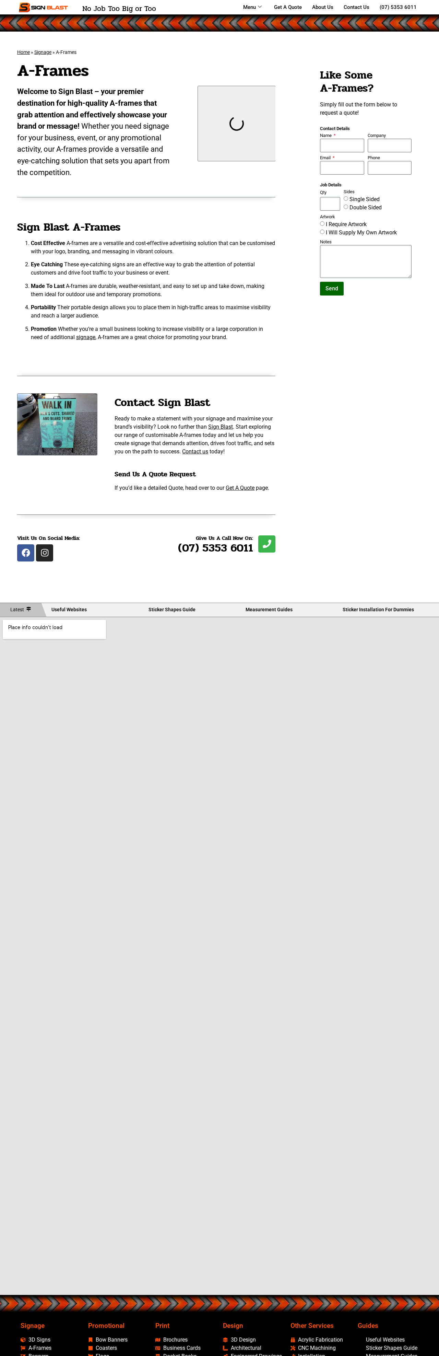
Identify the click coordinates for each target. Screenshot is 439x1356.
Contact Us (356, 7)
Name (326, 136)
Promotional (106, 1326)
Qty (323, 192)
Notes (326, 242)
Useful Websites (69, 609)
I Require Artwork (346, 224)
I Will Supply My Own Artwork (361, 232)
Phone (374, 158)
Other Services (312, 1326)
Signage (42, 52)
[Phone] (266, 544)
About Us (322, 7)
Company (377, 136)
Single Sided (364, 199)
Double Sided (365, 207)
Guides (368, 1326)
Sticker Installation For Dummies (378, 609)
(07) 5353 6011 (398, 7)
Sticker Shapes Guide (172, 609)
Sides (349, 192)
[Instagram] (44, 552)
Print (162, 1326)
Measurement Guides (269, 609)
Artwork (327, 217)
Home (23, 52)
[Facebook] (25, 552)
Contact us (195, 451)
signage (85, 337)
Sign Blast (220, 427)
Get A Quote (288, 7)
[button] (204, 123)
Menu (249, 7)
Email (326, 158)
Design (233, 1326)
